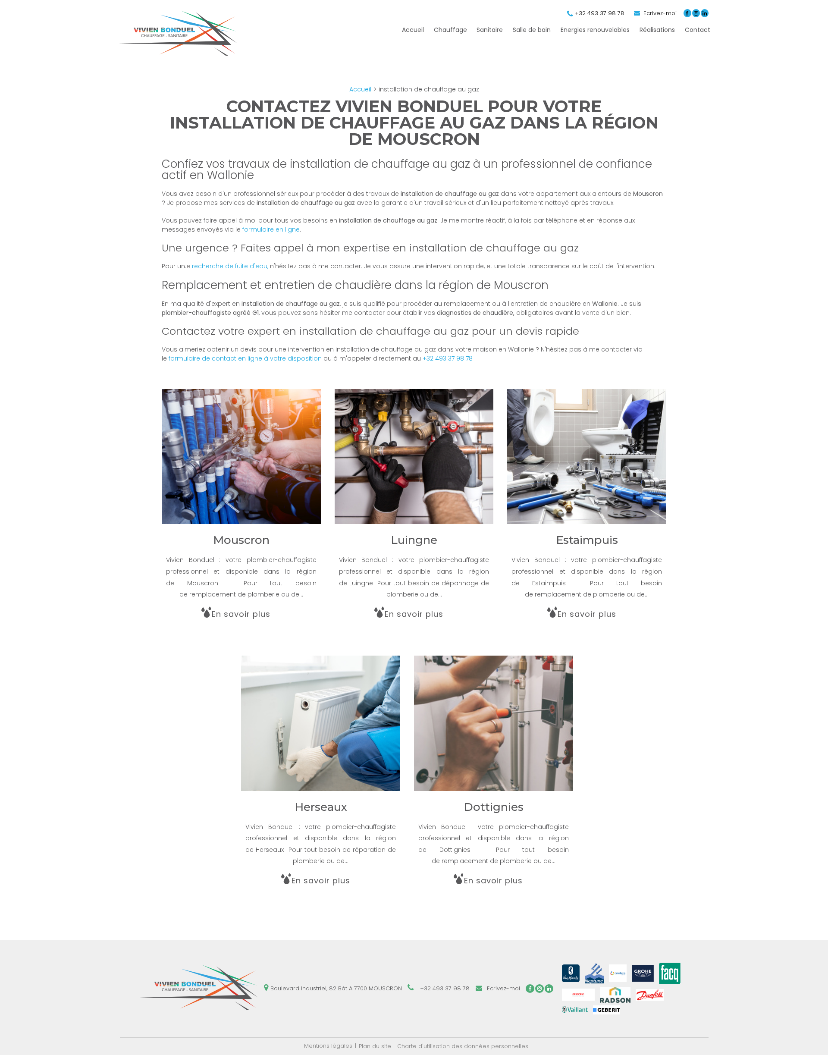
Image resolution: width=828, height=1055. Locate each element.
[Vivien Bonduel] (178, 53)
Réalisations (657, 29)
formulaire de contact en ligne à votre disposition (246, 358)
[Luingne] (414, 512)
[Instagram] (696, 13)
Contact (697, 29)
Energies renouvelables (595, 29)
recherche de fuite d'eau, (230, 266)
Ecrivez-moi (659, 13)
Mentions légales (328, 1046)
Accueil (413, 29)
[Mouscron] (241, 512)
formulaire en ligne (271, 229)
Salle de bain (532, 29)
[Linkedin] (705, 13)
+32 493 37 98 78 (599, 13)
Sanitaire (490, 29)
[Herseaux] (320, 778)
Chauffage (450, 29)
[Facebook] (687, 13)
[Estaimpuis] (586, 512)
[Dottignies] (493, 778)
